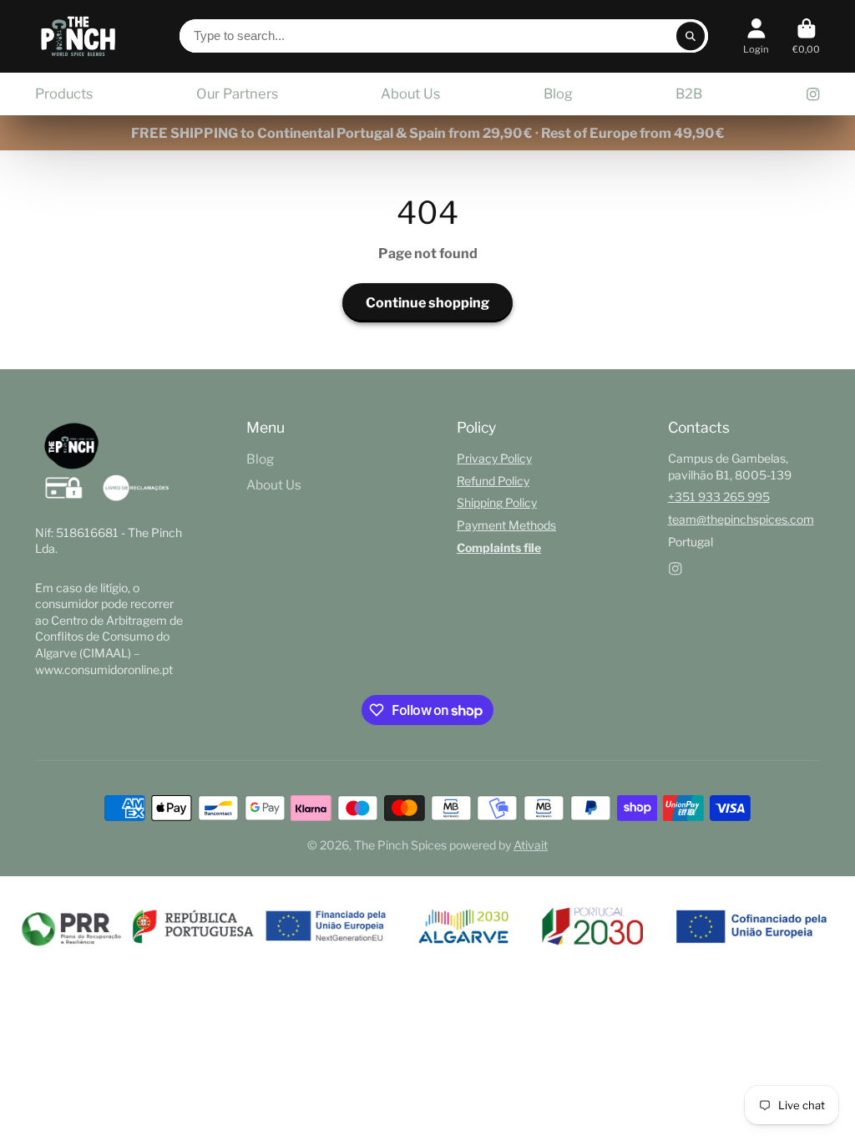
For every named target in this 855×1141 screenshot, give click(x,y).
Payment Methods (506, 525)
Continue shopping (427, 302)
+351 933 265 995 (719, 496)
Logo (78, 36)
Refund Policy (493, 481)
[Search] (690, 36)
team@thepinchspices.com (741, 519)
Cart (806, 36)
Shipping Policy (497, 502)
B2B (688, 93)
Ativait (531, 845)
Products (64, 93)
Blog (558, 93)
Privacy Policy (494, 458)
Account (756, 36)
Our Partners (237, 93)
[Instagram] (813, 94)
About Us (410, 93)
